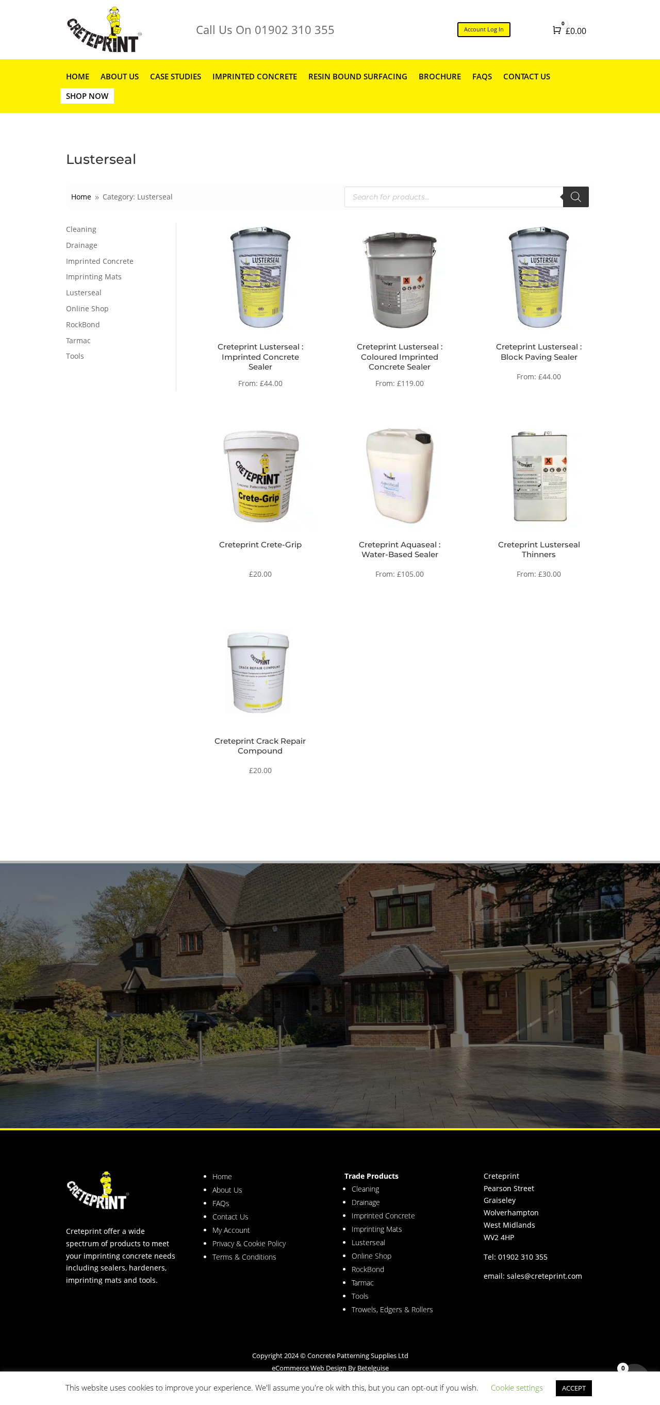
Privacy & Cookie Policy (249, 1243)
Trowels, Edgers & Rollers (392, 1309)
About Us (120, 76)
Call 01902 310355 (143, 1041)
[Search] (576, 197)
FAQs (482, 76)
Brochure (440, 76)
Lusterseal (84, 292)
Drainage (81, 245)
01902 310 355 (523, 1257)
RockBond (83, 324)
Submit (568, 1077)
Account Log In (484, 29)
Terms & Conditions (244, 1257)
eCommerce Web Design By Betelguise (330, 1368)
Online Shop (87, 308)
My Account (231, 1230)
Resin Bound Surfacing (357, 76)
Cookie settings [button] (517, 1387)
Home (77, 76)
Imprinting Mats (94, 276)
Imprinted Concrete (254, 76)
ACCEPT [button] (574, 1388)
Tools (75, 356)
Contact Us (526, 76)
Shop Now (87, 96)
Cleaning (81, 229)
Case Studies (175, 76)
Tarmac (78, 340)
